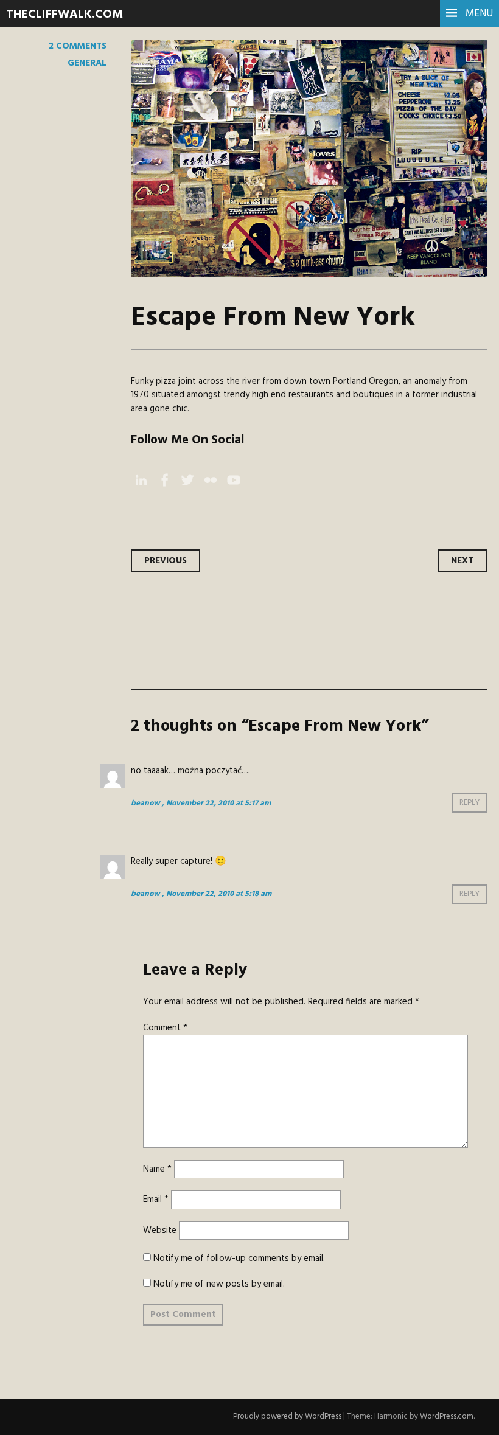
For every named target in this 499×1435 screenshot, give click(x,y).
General (87, 63)
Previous (165, 561)
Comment (165, 1028)
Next (462, 561)
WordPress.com (446, 1416)
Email (156, 1199)
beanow (145, 803)
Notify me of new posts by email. (219, 1284)
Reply (469, 803)
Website (159, 1230)
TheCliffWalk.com (64, 14)
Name (157, 1169)
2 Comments (77, 46)
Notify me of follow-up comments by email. (239, 1258)
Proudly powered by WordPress (287, 1416)
